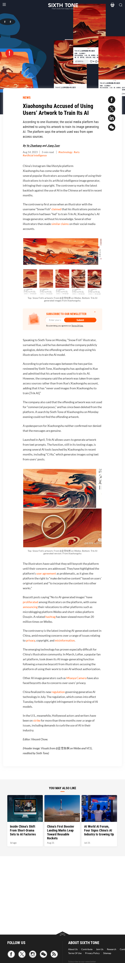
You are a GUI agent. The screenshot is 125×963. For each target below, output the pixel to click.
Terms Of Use (75, 953)
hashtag (50, 616)
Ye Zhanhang (34, 146)
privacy (30, 640)
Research (111, 949)
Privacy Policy (92, 953)
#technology (65, 152)
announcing (30, 607)
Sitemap (107, 953)
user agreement (46, 573)
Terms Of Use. (77, 326)
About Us (73, 949)
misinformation (65, 640)
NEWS (27, 97)
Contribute (86, 949)
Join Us (99, 949)
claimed (56, 209)
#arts (77, 152)
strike (36, 720)
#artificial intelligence (35, 155)
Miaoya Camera (76, 678)
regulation (58, 692)
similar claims (60, 224)
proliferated (30, 602)
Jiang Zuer (53, 146)
